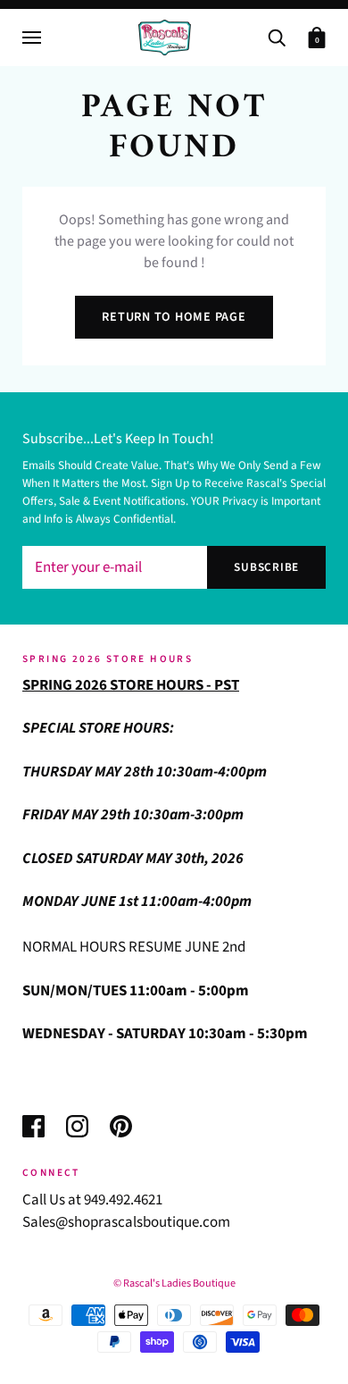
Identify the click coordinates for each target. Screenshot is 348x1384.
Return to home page (173, 317)
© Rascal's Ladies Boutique (174, 1283)
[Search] (277, 36)
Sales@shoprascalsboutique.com (126, 1222)
